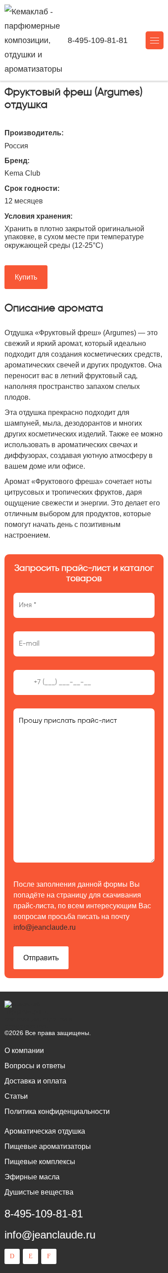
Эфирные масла (32, 1177)
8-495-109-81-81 (98, 40)
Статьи (16, 1096)
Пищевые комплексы (39, 1161)
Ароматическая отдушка (44, 1131)
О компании (24, 1050)
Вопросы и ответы (34, 1066)
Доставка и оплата (35, 1081)
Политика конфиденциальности (57, 1111)
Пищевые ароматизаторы (47, 1146)
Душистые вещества (38, 1192)
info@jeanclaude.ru (44, 927)
